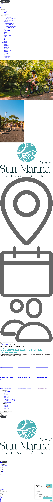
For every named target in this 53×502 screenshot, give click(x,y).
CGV (4, 407)
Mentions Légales (4, 465)
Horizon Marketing (7, 463)
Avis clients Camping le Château (9, 24)
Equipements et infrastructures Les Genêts (10, 26)
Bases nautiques (6, 53)
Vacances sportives (6, 46)
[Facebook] (0, 7)
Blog (4, 33)
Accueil (5, 29)
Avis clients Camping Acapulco (9, 20)
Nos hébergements (4, 34)
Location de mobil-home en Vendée (8, 398)
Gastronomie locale (6, 47)
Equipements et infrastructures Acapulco (10, 18)
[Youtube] (1, 7)
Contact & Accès (6, 55)
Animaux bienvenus (6, 14)
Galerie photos (2, 489)
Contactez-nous (3, 461)
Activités (5, 12)
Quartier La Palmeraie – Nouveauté (10, 19)
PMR (4, 39)
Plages (4, 54)
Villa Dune (5, 40)
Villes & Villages (6, 51)
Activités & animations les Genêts (9, 27)
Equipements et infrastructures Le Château (10, 22)
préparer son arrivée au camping (8, 56)
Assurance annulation (6, 408)
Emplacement (5, 401)
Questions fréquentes (6, 57)
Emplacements (5, 41)
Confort (5, 37)
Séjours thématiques (4, 42)
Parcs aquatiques (6, 11)
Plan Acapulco (5, 404)
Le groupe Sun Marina (7, 30)
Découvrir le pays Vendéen (7, 50)
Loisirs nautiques (6, 43)
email (1, 497)
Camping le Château (6, 21)
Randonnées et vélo (6, 45)
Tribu (4, 38)
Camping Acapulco (6, 395)
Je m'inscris (3, 416)
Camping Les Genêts (6, 396)
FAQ (4, 393)
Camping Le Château (6, 397)
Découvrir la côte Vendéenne (7, 402)
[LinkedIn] (2, 7)
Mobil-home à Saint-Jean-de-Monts (10, 399)
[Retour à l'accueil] (26, 176)
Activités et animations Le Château (9, 23)
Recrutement (5, 32)
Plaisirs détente (6, 48)
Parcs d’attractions (6, 44)
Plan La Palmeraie (6, 405)
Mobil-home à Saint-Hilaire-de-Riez (10, 400)
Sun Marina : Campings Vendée (4, 344)
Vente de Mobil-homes (7, 58)
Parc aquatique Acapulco (8, 17)
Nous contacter (6, 394)
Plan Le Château (6, 406)
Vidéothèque (5, 31)
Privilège (5, 36)
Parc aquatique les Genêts (8, 25)
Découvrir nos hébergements (7, 35)
